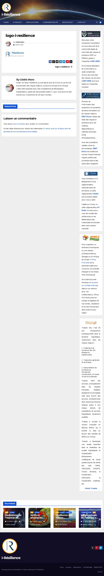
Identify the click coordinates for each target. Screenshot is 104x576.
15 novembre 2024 (64, 521)
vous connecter (19, 124)
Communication (86, 512)
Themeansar (40, 569)
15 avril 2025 (12, 521)
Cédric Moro (20, 42)
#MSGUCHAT (67, 22)
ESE (7, 512)
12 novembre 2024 (90, 521)
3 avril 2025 (37, 521)
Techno (12, 512)
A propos (17, 22)
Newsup (30, 569)
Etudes (37, 512)
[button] (97, 22)
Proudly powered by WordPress (12, 569)
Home (6, 22)
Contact (81, 22)
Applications (32, 22)
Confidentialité (50, 22)
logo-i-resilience (62, 67)
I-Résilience (11, 14)
